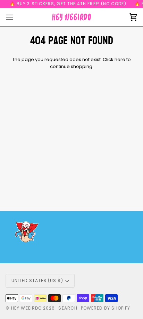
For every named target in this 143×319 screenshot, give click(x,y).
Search (67, 308)
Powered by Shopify (105, 308)
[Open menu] (16, 17)
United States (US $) (37, 280)
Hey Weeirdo (26, 308)
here (120, 59)
